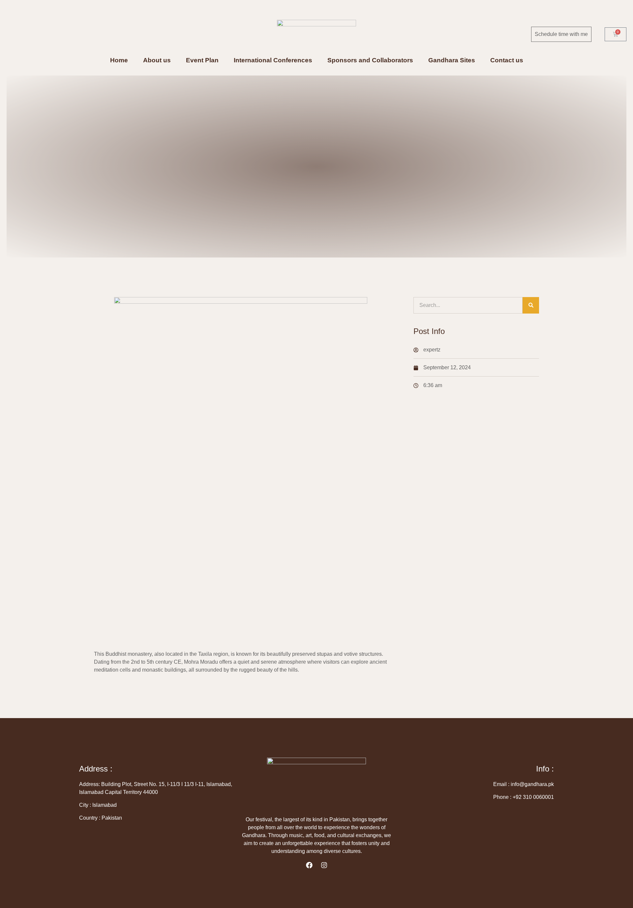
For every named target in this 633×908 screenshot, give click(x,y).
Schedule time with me (561, 34)
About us (157, 60)
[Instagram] (324, 865)
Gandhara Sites (451, 60)
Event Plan (202, 60)
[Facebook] (309, 865)
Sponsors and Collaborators (370, 60)
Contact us (506, 60)
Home (119, 60)
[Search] (531, 305)
